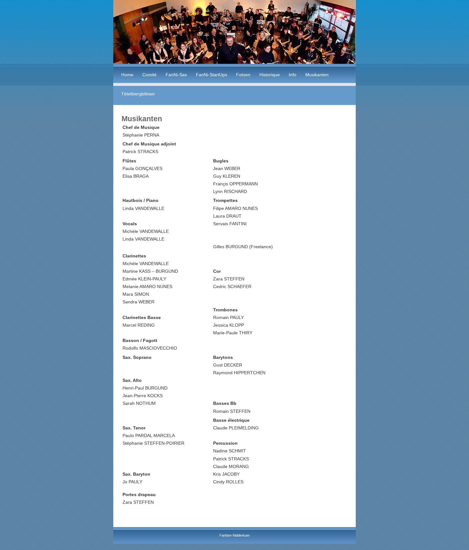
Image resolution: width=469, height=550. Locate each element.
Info (292, 74)
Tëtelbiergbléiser (138, 93)
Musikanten (317, 74)
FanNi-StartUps (211, 74)
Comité (149, 74)
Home (127, 74)
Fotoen (243, 74)
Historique (269, 74)
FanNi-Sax (176, 74)
